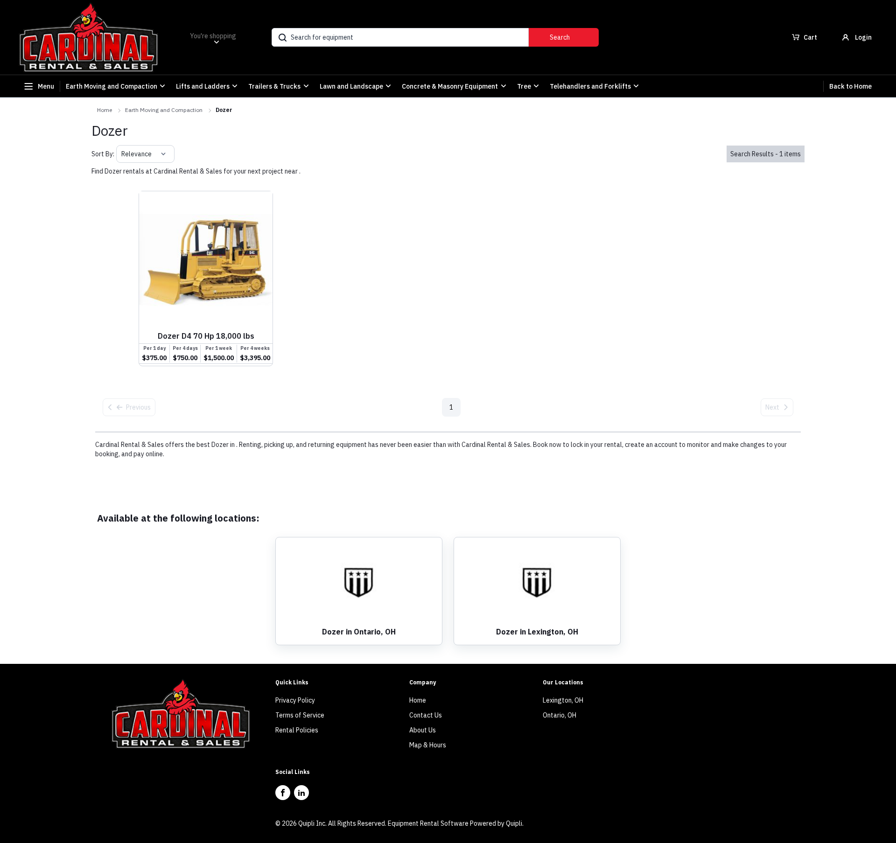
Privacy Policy (295, 700)
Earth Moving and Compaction (164, 109)
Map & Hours (427, 745)
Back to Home (850, 86)
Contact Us (425, 715)
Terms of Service (299, 715)
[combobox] (122, 154)
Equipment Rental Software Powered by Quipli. (456, 823)
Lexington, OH (563, 700)
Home (104, 109)
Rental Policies (296, 730)
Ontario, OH (559, 715)
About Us (422, 730)
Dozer (224, 109)
